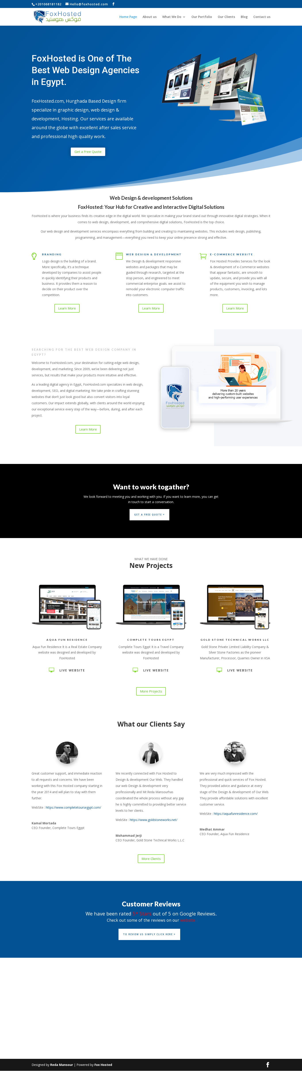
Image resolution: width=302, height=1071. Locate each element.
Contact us (261, 17)
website (187, 920)
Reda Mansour (61, 1065)
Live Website (72, 670)
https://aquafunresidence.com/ (236, 813)
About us (150, 17)
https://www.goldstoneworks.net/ (153, 820)
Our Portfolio (201, 17)
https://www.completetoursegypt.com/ (73, 807)
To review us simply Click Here (148, 934)
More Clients (151, 858)
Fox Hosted (103, 1065)
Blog (244, 17)
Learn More (67, 308)
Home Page (128, 17)
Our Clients (226, 17)
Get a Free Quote (88, 151)
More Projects (151, 691)
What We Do (171, 17)
